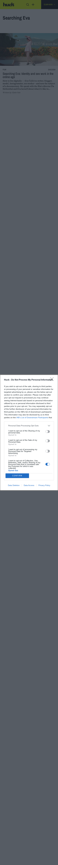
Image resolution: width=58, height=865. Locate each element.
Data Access (29, 485)
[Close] (52, 380)
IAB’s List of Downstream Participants (32, 417)
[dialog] (29, 432)
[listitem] (29, 425)
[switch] (47, 431)
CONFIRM (17, 476)
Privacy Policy (44, 485)
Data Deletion (14, 485)
